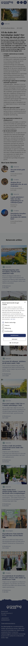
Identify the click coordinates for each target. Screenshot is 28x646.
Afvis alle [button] (14, 339)
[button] (14, 343)
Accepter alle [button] (14, 335)
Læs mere (12, 319)
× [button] (24, 302)
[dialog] (14, 323)
